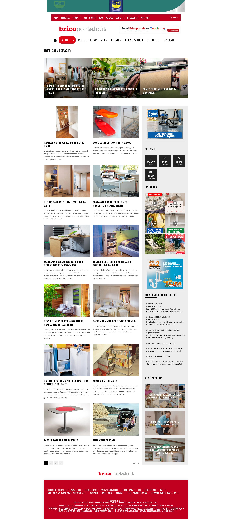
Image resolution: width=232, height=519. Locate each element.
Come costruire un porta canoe (112, 142)
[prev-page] (176, 388)
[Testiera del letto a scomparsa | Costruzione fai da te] (116, 241)
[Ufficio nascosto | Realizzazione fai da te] (67, 181)
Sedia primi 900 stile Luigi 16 (158, 317)
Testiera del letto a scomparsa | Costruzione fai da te (113, 263)
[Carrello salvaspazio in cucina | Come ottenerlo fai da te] (67, 360)
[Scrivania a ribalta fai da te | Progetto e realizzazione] (116, 181)
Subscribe (150, 170)
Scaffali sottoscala (105, 381)
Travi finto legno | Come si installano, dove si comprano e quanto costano (165, 450)
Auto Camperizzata (104, 440)
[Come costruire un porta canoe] (116, 122)
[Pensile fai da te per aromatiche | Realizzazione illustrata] (67, 300)
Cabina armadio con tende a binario (114, 321)
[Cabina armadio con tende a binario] (116, 300)
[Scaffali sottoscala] (116, 360)
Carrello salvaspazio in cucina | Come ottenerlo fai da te (67, 382)
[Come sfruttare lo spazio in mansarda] (164, 78)
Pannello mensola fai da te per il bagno (64, 144)
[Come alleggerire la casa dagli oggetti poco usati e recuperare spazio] (68, 78)
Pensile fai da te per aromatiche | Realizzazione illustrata (64, 322)
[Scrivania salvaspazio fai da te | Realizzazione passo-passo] (67, 241)
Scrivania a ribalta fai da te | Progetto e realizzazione (111, 203)
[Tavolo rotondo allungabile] (67, 419)
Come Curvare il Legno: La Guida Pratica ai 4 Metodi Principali (165, 396)
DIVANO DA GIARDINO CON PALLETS (161, 343)
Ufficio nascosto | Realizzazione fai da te (65, 203)
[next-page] (61, 463)
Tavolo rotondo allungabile (61, 440)
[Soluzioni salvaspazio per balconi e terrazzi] (116, 78)
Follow (165, 156)
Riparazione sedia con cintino (158, 356)
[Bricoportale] (82, 29)
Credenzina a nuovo (154, 304)
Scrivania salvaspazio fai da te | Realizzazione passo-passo (63, 263)
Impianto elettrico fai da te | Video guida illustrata (165, 423)
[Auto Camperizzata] (116, 419)
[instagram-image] (155, 203)
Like (151, 156)
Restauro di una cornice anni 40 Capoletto (163, 330)
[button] (174, 17)
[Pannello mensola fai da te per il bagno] (67, 122)
